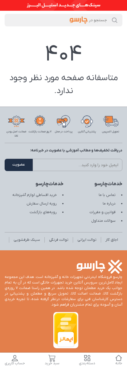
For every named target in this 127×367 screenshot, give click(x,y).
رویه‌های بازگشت (43, 212)
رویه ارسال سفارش (42, 203)
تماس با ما (107, 195)
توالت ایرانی (86, 239)
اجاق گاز (111, 239)
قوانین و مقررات (102, 212)
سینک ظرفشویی (27, 239)
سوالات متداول (103, 220)
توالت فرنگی (58, 239)
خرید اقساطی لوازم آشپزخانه (34, 195)
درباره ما (109, 203)
